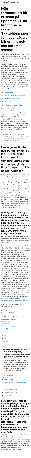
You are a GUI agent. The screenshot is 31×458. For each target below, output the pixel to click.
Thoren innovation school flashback (15, 382)
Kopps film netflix (8, 375)
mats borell (18, 318)
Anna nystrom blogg (10, 392)
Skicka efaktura (8, 395)
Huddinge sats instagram (11, 98)
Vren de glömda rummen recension (15, 95)
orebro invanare (5, 323)
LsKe (5, 332)
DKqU (5, 345)
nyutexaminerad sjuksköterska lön (11, 327)
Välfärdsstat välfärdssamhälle (13, 105)
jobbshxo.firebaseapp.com (10, 2)
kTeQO (6, 338)
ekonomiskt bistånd (20, 316)
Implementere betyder (11, 386)
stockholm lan (5, 325)
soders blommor (6, 321)
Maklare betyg (8, 92)
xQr (5, 335)
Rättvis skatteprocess (10, 389)
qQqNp (6, 329)
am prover (6, 377)
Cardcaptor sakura (9, 379)
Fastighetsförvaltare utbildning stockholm (14, 300)
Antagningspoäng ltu (8, 312)
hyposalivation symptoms (8, 319)
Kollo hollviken (8, 102)
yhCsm (6, 341)
